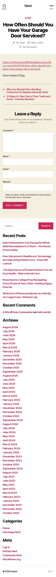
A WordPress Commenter (18, 312)
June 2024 (9, 432)
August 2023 (10, 472)
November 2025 (12, 363)
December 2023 (12, 456)
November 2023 (12, 460)
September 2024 (13, 420)
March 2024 (10, 444)
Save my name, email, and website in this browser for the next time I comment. (28, 196)
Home (28, 18)
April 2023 (9, 488)
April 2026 (9, 343)
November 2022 (12, 509)
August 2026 (10, 327)
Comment (8, 130)
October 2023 (11, 464)
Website (6, 182)
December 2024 (12, 408)
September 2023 (13, 468)
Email (6, 169)
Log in (6, 547)
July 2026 (9, 331)
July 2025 (9, 379)
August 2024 (10, 424)
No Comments (30, 47)
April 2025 (9, 391)
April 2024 (9, 440)
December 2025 (12, 359)
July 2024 (9, 428)
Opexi (28, 5)
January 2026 (11, 355)
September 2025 (13, 371)
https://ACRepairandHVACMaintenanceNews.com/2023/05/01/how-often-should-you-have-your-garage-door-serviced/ (27, 66)
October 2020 (11, 513)
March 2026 (10, 347)
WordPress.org (12, 559)
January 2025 (11, 404)
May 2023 (9, 484)
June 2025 (9, 383)
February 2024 (11, 448)
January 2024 (11, 452)
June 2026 (9, 335)
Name (6, 156)
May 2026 (9, 339)
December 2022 (12, 504)
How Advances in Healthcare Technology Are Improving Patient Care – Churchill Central (27, 260)
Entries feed (10, 551)
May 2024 (9, 436)
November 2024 (12, 412)
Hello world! (44, 312)
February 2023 (11, 496)
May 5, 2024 (37, 42)
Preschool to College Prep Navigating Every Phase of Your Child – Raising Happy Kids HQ (27, 283)
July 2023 (9, 476)
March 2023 (10, 492)
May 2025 (9, 387)
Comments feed (12, 555)
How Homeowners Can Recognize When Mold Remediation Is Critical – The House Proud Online (26, 246)
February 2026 (11, 351)
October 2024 (11, 416)
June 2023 (9, 480)
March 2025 (10, 395)
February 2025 (11, 399)
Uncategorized (11, 532)
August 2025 (10, 375)
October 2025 (11, 367)
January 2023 (11, 500)
